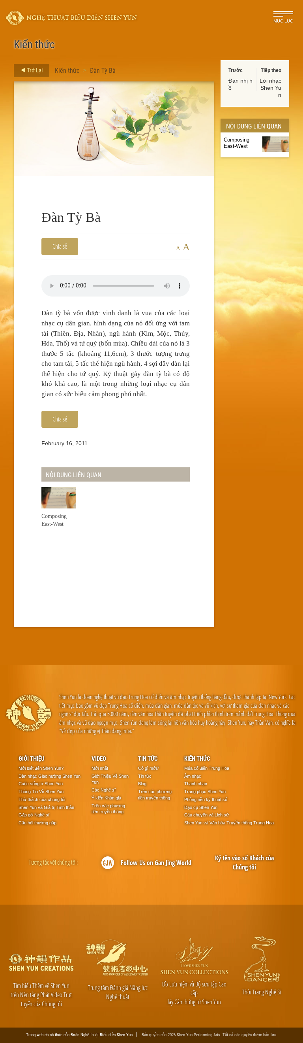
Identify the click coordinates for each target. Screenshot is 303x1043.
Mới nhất (100, 768)
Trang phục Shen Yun (205, 791)
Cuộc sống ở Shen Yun (41, 783)
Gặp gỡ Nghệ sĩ (34, 814)
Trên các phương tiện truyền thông (108, 808)
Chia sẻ (59, 246)
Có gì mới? (148, 768)
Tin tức (148, 758)
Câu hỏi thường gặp (37, 822)
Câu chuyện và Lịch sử (206, 814)
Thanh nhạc (195, 783)
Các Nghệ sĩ (104, 790)
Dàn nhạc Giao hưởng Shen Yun (49, 776)
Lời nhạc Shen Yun (270, 87)
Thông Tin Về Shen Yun (41, 791)
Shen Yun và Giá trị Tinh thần (46, 807)
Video (99, 758)
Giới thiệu (32, 758)
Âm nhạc (192, 776)
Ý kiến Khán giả (106, 797)
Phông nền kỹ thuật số (205, 799)
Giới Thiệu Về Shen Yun (110, 779)
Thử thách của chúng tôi (42, 799)
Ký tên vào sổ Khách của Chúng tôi (244, 862)
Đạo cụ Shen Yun (200, 807)
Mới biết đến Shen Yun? (41, 768)
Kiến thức (67, 70)
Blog (142, 783)
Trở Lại (34, 70)
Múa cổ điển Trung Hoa (206, 768)
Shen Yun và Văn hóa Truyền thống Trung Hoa (229, 822)
